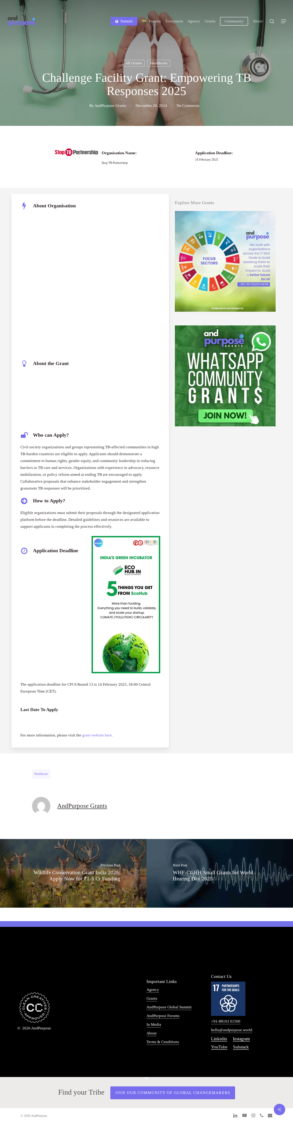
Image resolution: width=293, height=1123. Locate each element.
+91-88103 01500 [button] (225, 1021)
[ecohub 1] (67, 344)
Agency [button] (152, 990)
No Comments (187, 105)
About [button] (151, 1033)
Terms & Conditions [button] (162, 1042)
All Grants (133, 63)
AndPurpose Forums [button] (162, 1016)
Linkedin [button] (219, 1038)
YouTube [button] (219, 1047)
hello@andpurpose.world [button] (231, 1030)
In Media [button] (153, 1024)
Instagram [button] (241, 1038)
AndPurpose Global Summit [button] (169, 1007)
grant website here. (97, 735)
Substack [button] (241, 1047)
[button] (284, 21)
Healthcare (159, 63)
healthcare (41, 774)
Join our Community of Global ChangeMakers (172, 1093)
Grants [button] (151, 998)
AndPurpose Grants (110, 105)
